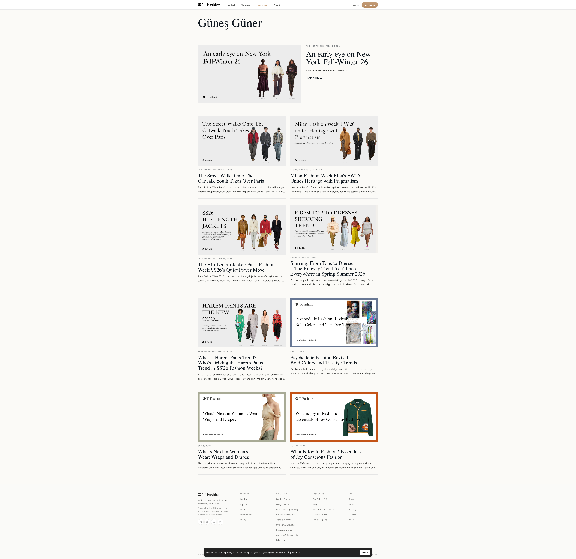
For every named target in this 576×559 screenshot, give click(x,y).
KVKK (351, 519)
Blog (315, 504)
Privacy (352, 499)
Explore (243, 504)
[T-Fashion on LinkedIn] (207, 522)
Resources (262, 4)
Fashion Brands (283, 499)
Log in (356, 4)
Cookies (352, 514)
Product (231, 4)
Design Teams (282, 504)
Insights (243, 499)
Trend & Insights (283, 519)
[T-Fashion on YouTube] (214, 522)
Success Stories (320, 514)
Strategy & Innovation (286, 524)
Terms (351, 504)
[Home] (209, 4)
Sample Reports (320, 519)
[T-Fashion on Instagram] (200, 522)
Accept (365, 552)
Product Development (286, 514)
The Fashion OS (320, 499)
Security (352, 509)
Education (280, 540)
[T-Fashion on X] (220, 522)
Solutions (246, 4)
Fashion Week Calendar (323, 509)
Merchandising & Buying (287, 509)
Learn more (297, 552)
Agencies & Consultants (287, 535)
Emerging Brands (284, 530)
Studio (243, 509)
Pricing (243, 519)
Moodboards (246, 514)
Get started (370, 4)
